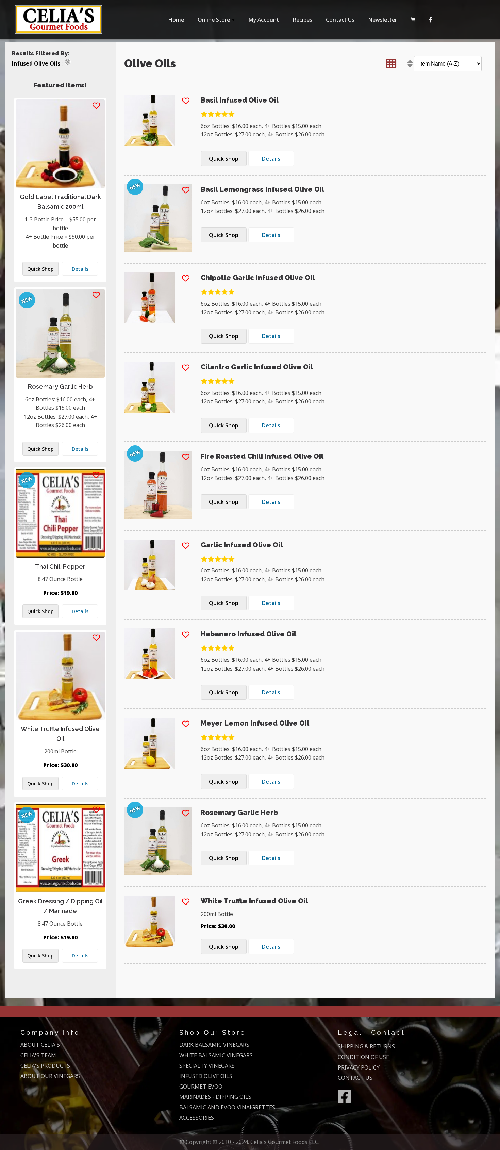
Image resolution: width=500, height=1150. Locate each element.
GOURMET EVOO (200, 1086)
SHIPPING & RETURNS (366, 1046)
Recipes (302, 19)
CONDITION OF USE (363, 1057)
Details (80, 269)
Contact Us (340, 19)
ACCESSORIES (196, 1117)
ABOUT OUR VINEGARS (50, 1076)
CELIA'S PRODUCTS (45, 1066)
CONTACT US (355, 1077)
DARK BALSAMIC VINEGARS (214, 1044)
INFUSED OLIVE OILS (205, 1076)
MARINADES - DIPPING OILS (215, 1096)
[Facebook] (430, 19)
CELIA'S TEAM (38, 1055)
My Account (263, 19)
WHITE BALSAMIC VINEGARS (216, 1055)
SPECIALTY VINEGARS (207, 1066)
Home (176, 19)
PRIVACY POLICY (359, 1067)
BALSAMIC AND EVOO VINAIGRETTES (227, 1107)
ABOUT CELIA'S (40, 1044)
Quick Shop (40, 269)
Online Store (217, 21)
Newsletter (382, 19)
